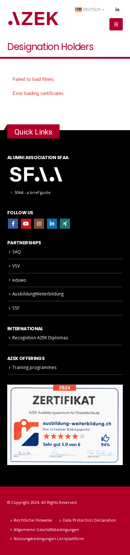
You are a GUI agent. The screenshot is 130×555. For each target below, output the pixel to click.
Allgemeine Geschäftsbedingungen (46, 529)
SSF (16, 308)
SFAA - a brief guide (32, 192)
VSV (16, 266)
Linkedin (52, 224)
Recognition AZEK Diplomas (40, 337)
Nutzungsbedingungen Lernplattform (49, 538)
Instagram (39, 224)
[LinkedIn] (117, 9)
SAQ (16, 251)
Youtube (26, 224)
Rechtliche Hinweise (33, 520)
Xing (65, 224)
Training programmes (34, 367)
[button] (116, 24)
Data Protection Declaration (89, 520)
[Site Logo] (33, 18)
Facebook (13, 224)
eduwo (19, 280)
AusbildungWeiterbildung (38, 294)
